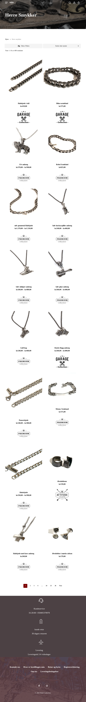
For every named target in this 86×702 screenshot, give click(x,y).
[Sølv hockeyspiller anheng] (62, 205)
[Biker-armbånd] (62, 77)
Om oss (34, 671)
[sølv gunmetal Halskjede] (23, 205)
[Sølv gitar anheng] (62, 266)
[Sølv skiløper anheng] (23, 266)
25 (51, 585)
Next (60, 585)
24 (46, 585)
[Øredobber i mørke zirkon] (62, 533)
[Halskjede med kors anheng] (23, 533)
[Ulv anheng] (23, 144)
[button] (6, 3)
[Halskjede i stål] (23, 77)
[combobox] (62, 46)
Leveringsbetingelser (49, 671)
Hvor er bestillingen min (34, 667)
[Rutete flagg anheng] (62, 327)
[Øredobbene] (62, 460)
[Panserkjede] (23, 394)
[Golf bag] (23, 327)
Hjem (7, 39)
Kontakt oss (15, 667)
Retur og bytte (54, 667)
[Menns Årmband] (62, 388)
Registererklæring (72, 667)
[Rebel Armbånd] (62, 144)
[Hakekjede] (23, 466)
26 (55, 585)
